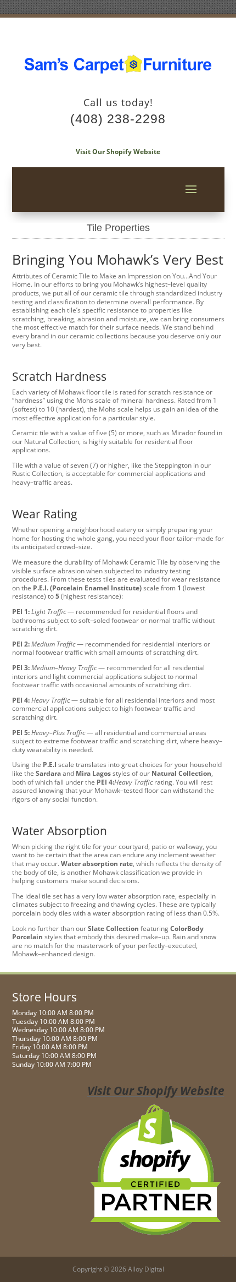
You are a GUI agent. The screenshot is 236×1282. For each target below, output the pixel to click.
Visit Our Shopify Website (118, 151)
